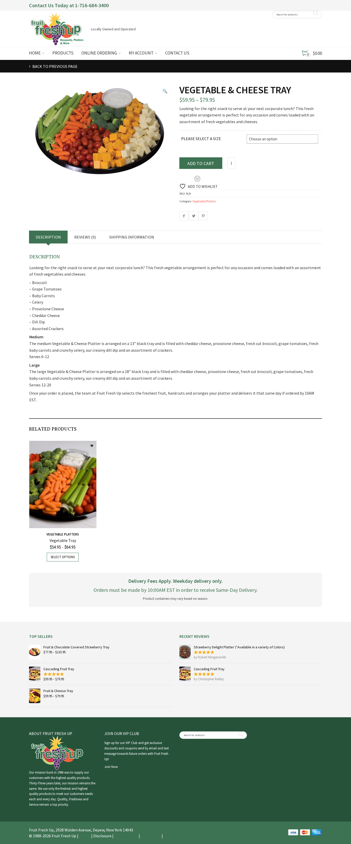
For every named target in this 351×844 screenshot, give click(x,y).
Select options (63, 557)
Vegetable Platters (204, 201)
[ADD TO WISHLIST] (89, 444)
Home (35, 53)
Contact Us (177, 53)
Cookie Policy (126, 835)
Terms (84, 835)
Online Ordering (99, 53)
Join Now (111, 767)
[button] (165, 91)
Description (48, 237)
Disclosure (102, 835)
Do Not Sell (151, 835)
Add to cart (200, 163)
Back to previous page (55, 66)
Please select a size (201, 138)
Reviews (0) (85, 237)
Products (62, 53)
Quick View (42, 521)
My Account (141, 53)
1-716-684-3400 (92, 5)
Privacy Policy (176, 835)
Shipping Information (131, 237)
